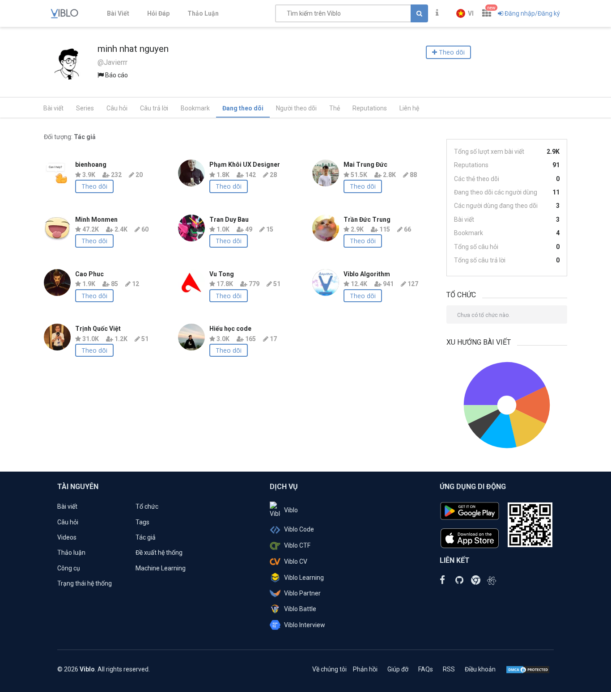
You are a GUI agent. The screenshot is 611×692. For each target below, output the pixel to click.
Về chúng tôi (329, 669)
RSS (449, 669)
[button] (465, 13)
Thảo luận (71, 552)
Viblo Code (299, 529)
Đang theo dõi (242, 108)
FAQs (425, 669)
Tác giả (146, 537)
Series (85, 108)
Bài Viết (118, 13)
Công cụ (68, 568)
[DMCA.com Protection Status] (527, 669)
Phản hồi (365, 669)
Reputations (369, 108)
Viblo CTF (297, 545)
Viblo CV (295, 561)
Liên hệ (409, 108)
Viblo (291, 510)
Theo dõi (94, 186)
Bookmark (195, 108)
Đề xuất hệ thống (159, 552)
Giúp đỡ (397, 669)
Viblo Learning (304, 577)
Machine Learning (161, 568)
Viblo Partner (302, 593)
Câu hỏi (116, 108)
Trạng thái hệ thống (84, 583)
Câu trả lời (154, 108)
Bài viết (53, 108)
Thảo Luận (203, 13)
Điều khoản (480, 669)
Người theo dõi (296, 108)
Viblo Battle (300, 608)
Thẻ (334, 108)
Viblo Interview (304, 625)
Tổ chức (147, 506)
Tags (142, 522)
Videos (66, 537)
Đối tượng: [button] (70, 136)
